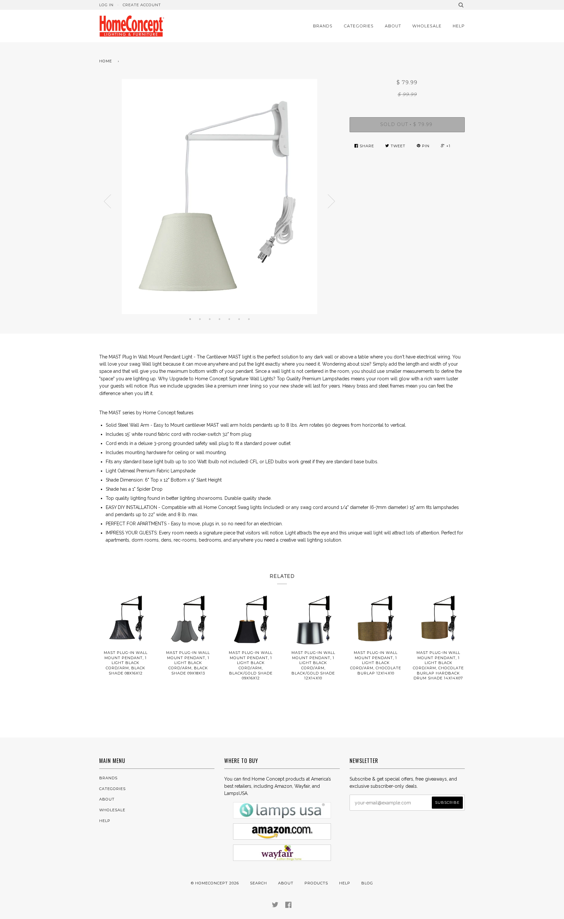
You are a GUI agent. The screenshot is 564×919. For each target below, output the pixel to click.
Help (459, 26)
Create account (142, 5)
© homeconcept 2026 (215, 883)
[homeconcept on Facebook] (288, 906)
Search (258, 883)
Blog (367, 883)
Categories (359, 26)
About (393, 26)
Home (105, 61)
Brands (323, 26)
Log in (106, 5)
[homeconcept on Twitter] (275, 906)
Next (332, 201)
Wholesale (427, 26)
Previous (107, 201)
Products (316, 883)
